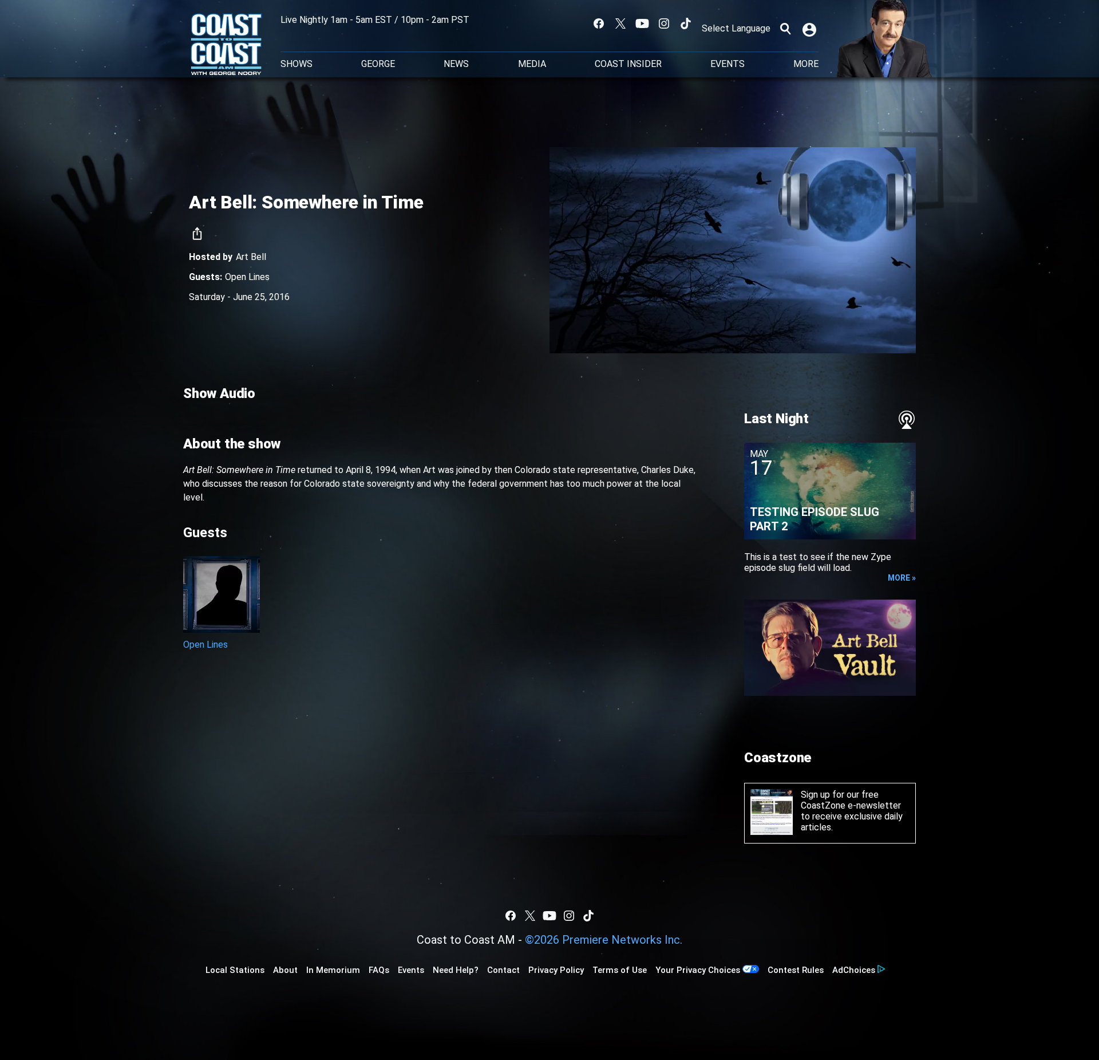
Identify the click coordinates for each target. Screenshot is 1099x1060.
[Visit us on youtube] (642, 23)
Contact (503, 970)
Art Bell (251, 256)
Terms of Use (619, 970)
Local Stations (234, 970)
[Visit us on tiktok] (686, 23)
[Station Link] (226, 45)
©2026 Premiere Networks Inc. (603, 940)
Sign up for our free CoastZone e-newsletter (851, 800)
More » (902, 577)
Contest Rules (796, 970)
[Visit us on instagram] (664, 23)
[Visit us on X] (620, 23)
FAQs (379, 970)
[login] (810, 29)
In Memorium (333, 970)
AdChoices (853, 970)
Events (727, 64)
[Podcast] (907, 420)
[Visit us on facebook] (599, 23)
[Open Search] (785, 28)
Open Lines (247, 276)
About (285, 970)
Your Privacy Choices (697, 970)
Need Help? (456, 970)
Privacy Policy (556, 970)
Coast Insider (628, 64)
